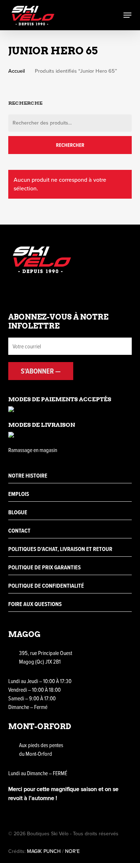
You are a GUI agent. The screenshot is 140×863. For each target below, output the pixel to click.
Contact (19, 531)
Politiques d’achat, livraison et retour (60, 549)
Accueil (16, 71)
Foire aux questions (35, 604)
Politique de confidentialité (46, 586)
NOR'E (72, 851)
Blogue (17, 512)
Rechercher (70, 145)
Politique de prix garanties (44, 567)
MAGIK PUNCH (44, 851)
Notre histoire (27, 475)
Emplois (18, 494)
